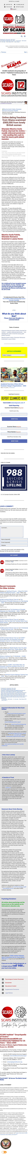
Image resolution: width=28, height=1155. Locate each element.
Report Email (14, 419)
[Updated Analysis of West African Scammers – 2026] (14, 368)
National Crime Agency (9, 695)
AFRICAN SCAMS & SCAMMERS (17, 46)
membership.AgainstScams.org (14, 736)
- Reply (11, 561)
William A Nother (4, 656)
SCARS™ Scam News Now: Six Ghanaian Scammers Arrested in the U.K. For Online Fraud (12, 639)
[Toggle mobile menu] (25, 36)
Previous (3, 52)
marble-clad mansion (14, 694)
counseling (17, 735)
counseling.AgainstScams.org (16, 733)
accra (4, 692)
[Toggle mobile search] (21, 36)
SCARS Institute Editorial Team (8, 599)
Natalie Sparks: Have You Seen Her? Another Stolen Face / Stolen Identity (14, 621)
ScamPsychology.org (19, 887)
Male (8, 694)
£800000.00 (3, 698)
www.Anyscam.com (17, 403)
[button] (14, 979)
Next (25, 52)
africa (7, 692)
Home (7, 46)
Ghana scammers (18, 693)
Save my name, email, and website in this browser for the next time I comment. (12, 550)
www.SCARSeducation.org (12, 722)
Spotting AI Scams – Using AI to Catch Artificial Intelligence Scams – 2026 (13, 591)
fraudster (17, 692)
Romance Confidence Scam (6, 697)
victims (7, 787)
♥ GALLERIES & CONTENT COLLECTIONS (14, 691)
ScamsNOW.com (7, 888)
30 (14, 310)
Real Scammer (17, 695)
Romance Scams (16, 697)
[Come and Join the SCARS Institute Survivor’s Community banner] (14, 102)
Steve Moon (22, 697)
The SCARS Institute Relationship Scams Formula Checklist (14, 299)
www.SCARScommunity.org (17, 1055)
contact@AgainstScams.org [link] (14, 1062)
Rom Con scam (24, 695)
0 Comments (11, 387)
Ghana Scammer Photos (9, 693)
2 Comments (18, 40)
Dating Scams (12, 692)
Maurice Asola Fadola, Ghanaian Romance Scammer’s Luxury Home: (13, 338)
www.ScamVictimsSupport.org (15, 713)
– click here (13, 957)
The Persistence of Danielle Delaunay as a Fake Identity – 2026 (14, 601)
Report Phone (14, 441)
